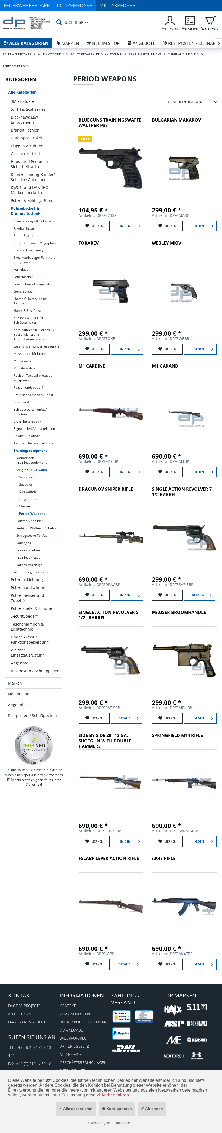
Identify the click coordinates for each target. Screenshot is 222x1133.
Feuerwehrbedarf (26, 5)
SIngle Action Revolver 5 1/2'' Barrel (108, 615)
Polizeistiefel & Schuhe (31, 608)
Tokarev (89, 243)
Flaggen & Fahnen (27, 145)
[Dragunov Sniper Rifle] (111, 537)
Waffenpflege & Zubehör (32, 572)
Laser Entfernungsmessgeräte (36, 346)
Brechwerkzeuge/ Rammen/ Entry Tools (35, 259)
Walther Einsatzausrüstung (28, 652)
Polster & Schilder (29, 521)
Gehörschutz (23, 291)
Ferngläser (22, 269)
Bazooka (25, 484)
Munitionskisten (25, 368)
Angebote (19, 663)
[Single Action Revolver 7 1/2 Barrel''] (184, 537)
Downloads (71, 1030)
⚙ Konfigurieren (117, 1108)
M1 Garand (165, 366)
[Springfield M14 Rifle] (184, 783)
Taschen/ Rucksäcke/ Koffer (34, 443)
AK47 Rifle (163, 858)
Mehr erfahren (115, 1095)
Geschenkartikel (25, 153)
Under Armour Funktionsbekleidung (30, 639)
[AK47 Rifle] (184, 906)
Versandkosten (75, 1013)
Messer (24, 506)
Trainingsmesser (29, 557)
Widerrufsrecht (75, 1038)
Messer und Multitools (30, 353)
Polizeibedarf (74, 5)
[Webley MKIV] (184, 291)
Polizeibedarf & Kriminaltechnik (26, 211)
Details (198, 595)
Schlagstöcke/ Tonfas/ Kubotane (30, 411)
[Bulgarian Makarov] (184, 168)
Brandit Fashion (25, 130)
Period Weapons (32, 513)
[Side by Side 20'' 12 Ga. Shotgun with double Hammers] (111, 783)
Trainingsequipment (30, 450)
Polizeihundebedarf (28, 387)
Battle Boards (24, 235)
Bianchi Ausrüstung (28, 250)
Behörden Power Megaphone (36, 243)
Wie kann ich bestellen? (83, 1021)
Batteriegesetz (74, 1046)
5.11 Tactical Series (28, 109)
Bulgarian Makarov (176, 120)
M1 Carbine (92, 366)
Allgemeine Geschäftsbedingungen (83, 1058)
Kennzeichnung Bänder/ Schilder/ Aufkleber (33, 177)
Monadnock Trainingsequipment (31, 460)
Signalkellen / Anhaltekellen (34, 428)
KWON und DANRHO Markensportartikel (29, 190)
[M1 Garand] (184, 414)
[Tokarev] (111, 291)
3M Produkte (22, 101)
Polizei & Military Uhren (32, 200)
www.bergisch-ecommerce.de (113, 1123)
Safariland (21, 402)
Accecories (27, 477)
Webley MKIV (166, 243)
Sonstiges (23, 543)
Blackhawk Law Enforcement (24, 119)
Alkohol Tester (24, 228)
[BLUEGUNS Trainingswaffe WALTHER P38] (111, 168)
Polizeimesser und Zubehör (27, 598)
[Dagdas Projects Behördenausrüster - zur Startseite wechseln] (27, 23)
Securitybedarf (24, 616)
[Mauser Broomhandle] (184, 660)
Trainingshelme (28, 550)
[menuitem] (106, 24)
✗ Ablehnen (152, 1108)
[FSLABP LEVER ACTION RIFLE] (111, 906)
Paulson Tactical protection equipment (34, 377)
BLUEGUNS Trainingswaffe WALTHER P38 (110, 122)
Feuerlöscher (23, 276)
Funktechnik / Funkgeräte (32, 284)
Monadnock (22, 361)
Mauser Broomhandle (179, 612)
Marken (15, 683)
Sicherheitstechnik (27, 421)
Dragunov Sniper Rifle (106, 489)
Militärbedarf (117, 5)
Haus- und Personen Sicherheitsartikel (29, 164)
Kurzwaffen (27, 491)
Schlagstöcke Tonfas (31, 535)
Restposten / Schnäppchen (35, 670)
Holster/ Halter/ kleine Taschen (30, 301)
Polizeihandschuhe (28, 587)
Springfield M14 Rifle (177, 735)
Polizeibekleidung (27, 579)
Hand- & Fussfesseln (29, 310)
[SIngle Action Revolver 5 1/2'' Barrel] (111, 660)
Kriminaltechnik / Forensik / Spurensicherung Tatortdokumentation (34, 334)
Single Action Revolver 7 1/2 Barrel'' (182, 491)
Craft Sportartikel (26, 137)
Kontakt (68, 1005)
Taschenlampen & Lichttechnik (27, 626)
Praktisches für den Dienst (33, 394)
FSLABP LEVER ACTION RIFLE (109, 858)
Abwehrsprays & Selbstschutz (36, 221)
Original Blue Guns (31, 469)
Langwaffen (28, 499)
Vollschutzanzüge (29, 564)
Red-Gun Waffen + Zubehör (36, 528)
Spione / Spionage (27, 436)
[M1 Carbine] (111, 414)
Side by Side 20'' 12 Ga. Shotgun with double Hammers (105, 741)
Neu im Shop (20, 693)
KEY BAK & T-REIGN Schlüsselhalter (28, 320)
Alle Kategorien (22, 92)
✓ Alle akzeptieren (76, 1108)
